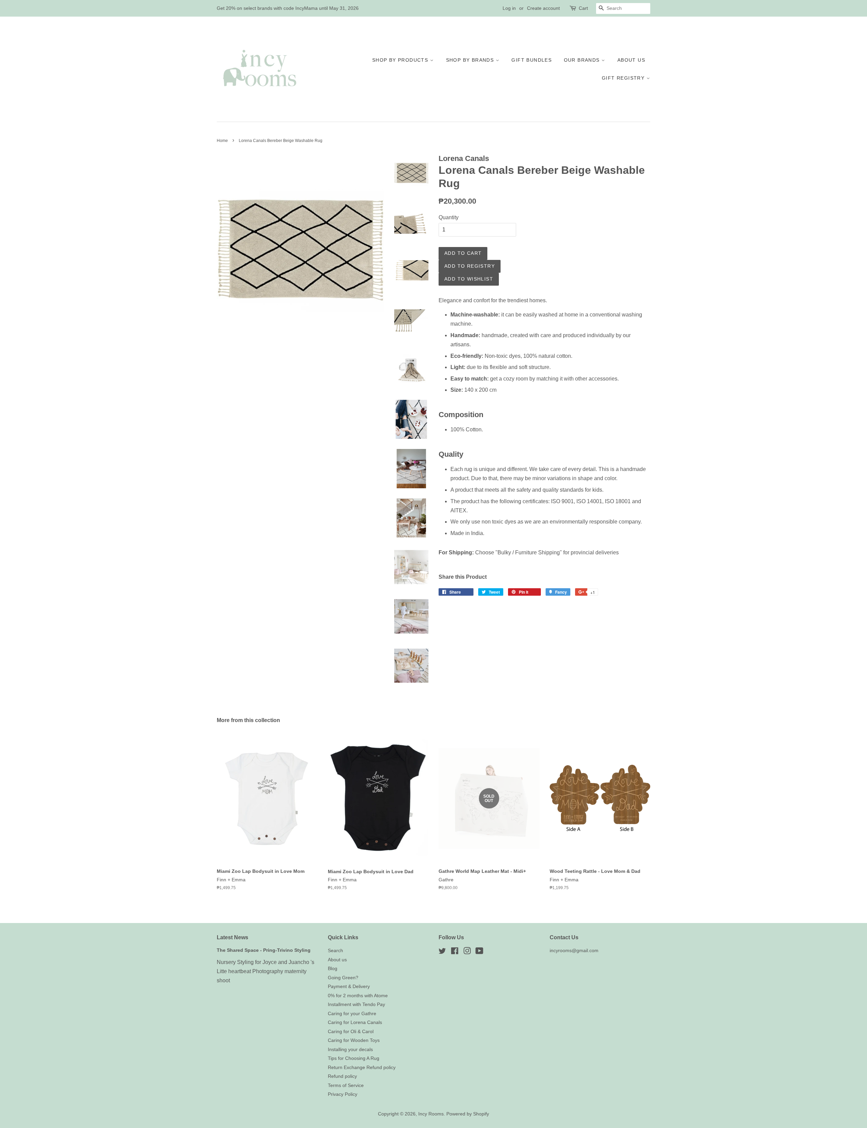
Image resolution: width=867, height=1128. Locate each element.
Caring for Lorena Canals (355, 1022)
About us (631, 60)
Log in (509, 8)
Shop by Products (401, 60)
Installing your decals (350, 1049)
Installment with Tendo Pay (356, 1004)
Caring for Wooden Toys (354, 1040)
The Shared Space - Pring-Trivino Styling (264, 950)
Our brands (582, 60)
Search (335, 950)
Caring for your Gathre (352, 1013)
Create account (543, 8)
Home (222, 140)
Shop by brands (471, 60)
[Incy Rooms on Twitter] (442, 952)
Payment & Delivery (349, 986)
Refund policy (342, 1076)
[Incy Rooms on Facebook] (455, 952)
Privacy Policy (342, 1094)
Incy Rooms (431, 1113)
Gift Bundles (531, 60)
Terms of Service (346, 1085)
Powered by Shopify (467, 1113)
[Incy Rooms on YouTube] (479, 952)
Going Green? (343, 977)
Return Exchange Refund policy (362, 1067)
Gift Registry (624, 78)
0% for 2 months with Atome (358, 995)
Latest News (232, 937)
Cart (583, 8)
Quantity (449, 217)
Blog (332, 968)
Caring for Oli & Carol (351, 1031)
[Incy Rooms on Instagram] (467, 952)
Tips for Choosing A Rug (353, 1058)
